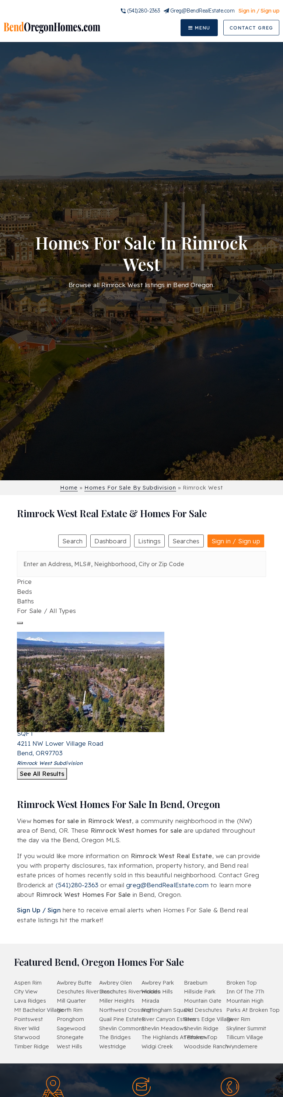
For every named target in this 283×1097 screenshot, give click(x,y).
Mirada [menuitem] (150, 1000)
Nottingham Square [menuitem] (166, 1009)
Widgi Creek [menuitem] (157, 1046)
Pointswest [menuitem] (28, 1019)
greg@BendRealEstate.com (167, 885)
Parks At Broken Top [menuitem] (253, 1009)
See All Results (42, 773)
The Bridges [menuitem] (115, 1037)
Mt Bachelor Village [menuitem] (39, 1009)
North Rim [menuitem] (70, 1009)
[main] (141, 472)
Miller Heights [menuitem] (116, 1000)
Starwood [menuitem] (27, 1037)
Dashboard (110, 541)
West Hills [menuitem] (69, 1046)
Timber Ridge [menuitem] (31, 1046)
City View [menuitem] (26, 991)
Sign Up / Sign (39, 910)
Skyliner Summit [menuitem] (246, 1028)
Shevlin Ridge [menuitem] (201, 1028)
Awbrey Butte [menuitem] (74, 982)
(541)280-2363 (143, 10)
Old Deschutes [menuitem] (203, 1009)
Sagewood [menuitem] (71, 1028)
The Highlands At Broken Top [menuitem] (179, 1037)
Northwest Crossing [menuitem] (125, 1009)
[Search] (20, 623)
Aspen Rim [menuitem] (28, 982)
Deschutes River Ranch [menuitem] (86, 991)
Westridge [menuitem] (112, 1046)
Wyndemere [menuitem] (242, 1046)
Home (69, 487)
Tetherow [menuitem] (196, 1037)
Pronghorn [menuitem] (70, 1019)
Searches (186, 541)
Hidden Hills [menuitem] (157, 991)
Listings (149, 541)
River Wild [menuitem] (26, 1028)
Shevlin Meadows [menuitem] (164, 1028)
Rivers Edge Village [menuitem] (209, 1019)
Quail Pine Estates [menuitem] (122, 1019)
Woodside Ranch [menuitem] (206, 1046)
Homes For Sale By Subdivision (130, 487)
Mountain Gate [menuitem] (202, 1000)
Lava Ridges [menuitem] (30, 1000)
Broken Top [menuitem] (241, 982)
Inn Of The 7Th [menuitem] (245, 991)
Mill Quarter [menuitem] (71, 1000)
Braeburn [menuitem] (195, 982)
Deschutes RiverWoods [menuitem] (129, 991)
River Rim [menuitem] (238, 1019)
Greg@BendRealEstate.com (202, 10)
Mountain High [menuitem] (244, 1000)
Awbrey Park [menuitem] (158, 982)
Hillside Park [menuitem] (200, 991)
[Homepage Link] (52, 27)
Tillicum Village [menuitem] (244, 1037)
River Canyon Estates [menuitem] (169, 1019)
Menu (201, 28)
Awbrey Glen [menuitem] (115, 982)
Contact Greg (251, 28)
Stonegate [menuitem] (70, 1037)
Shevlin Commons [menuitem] (122, 1028)
